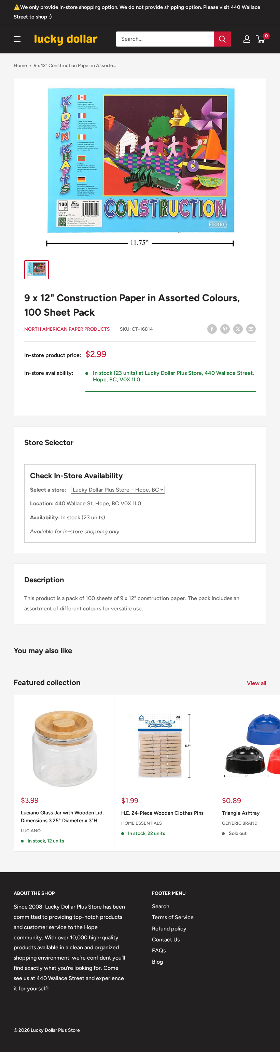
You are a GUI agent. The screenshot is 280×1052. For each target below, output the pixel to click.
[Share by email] (251, 329)
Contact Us (166, 939)
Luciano (31, 830)
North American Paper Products (67, 329)
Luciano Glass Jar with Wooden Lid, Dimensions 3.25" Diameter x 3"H (62, 817)
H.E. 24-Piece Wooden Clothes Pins (162, 813)
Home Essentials (141, 823)
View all (257, 683)
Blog (157, 962)
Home (20, 65)
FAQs (159, 950)
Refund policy (169, 928)
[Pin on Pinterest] (225, 329)
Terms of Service (173, 917)
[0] (260, 39)
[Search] (222, 39)
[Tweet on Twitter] (238, 329)
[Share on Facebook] (212, 329)
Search (160, 906)
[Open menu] (17, 39)
